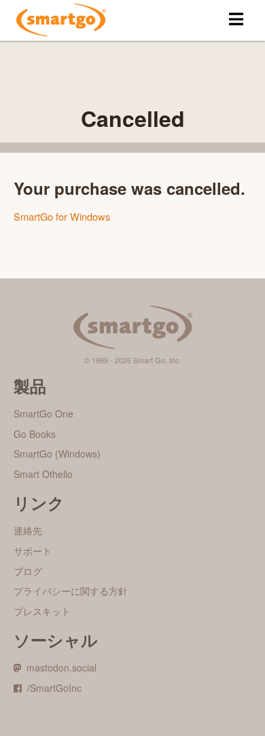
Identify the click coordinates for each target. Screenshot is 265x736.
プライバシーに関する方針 (71, 590)
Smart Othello (43, 474)
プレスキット (42, 611)
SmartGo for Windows (62, 216)
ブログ (28, 571)
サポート (33, 550)
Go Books (35, 434)
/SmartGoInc (52, 688)
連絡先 (28, 530)
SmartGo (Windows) (57, 453)
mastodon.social (58, 667)
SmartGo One (43, 413)
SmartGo (61, 20)
